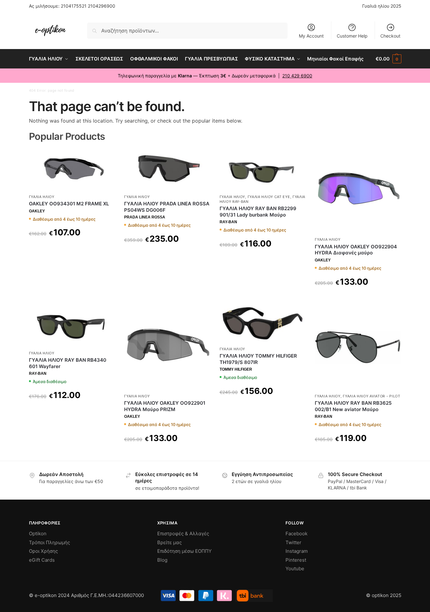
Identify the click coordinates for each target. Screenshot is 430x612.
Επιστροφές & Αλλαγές (183, 533)
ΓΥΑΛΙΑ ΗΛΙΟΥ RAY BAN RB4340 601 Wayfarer (67, 363)
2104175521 (74, 6)
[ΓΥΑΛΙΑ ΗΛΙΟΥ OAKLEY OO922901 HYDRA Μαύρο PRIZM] (167, 347)
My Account (311, 36)
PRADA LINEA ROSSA (144, 217)
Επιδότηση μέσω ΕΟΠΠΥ (184, 551)
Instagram (296, 551)
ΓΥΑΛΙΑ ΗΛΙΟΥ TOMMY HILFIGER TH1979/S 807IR (258, 359)
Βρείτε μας (169, 542)
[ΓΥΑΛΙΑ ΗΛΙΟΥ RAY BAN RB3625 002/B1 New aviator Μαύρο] (358, 347)
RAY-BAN (228, 222)
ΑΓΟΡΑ (71, 248)
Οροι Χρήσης (43, 551)
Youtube (294, 569)
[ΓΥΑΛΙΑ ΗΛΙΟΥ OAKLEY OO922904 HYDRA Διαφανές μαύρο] (358, 191)
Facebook (296, 533)
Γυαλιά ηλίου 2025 (381, 6)
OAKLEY (37, 211)
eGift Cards (42, 560)
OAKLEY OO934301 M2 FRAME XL (69, 204)
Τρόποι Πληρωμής (49, 542)
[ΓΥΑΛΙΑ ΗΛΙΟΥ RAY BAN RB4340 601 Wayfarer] (72, 325)
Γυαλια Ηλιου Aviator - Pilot (371, 396)
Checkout (390, 36)
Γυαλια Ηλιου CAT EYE (269, 197)
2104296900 (101, 6)
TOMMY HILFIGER (236, 369)
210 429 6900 (297, 75)
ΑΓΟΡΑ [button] (71, 411)
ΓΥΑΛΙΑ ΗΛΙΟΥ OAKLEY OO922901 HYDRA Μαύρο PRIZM (164, 406)
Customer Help (352, 36)
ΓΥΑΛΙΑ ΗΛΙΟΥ (41, 197)
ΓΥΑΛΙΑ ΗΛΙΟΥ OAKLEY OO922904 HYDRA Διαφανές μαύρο (356, 250)
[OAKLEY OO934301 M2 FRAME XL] (72, 169)
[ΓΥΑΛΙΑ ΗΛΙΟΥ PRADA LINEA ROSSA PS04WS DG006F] (167, 169)
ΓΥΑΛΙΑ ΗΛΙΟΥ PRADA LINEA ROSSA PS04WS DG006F (166, 207)
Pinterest (295, 560)
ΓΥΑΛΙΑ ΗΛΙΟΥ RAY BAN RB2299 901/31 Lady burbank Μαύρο (258, 211)
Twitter (293, 542)
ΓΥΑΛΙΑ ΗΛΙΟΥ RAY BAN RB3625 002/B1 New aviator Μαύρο (353, 406)
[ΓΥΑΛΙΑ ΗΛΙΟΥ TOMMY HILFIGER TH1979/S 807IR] (263, 323)
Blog (162, 560)
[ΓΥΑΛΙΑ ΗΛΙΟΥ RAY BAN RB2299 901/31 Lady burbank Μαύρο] (263, 169)
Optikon (37, 533)
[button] (388, 58)
